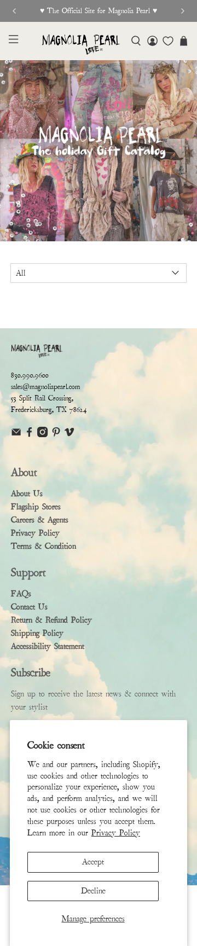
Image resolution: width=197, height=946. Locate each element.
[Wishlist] (168, 41)
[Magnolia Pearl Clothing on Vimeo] (69, 435)
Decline (93, 890)
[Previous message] (14, 11)
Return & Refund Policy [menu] (51, 619)
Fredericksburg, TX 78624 (49, 410)
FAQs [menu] (21, 593)
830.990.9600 (30, 375)
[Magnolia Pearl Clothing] (81, 45)
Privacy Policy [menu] (35, 532)
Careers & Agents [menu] (39, 519)
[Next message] (183, 11)
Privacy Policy (115, 832)
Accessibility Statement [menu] (47, 646)
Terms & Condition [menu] (43, 546)
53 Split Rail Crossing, (42, 398)
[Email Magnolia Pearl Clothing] (16, 435)
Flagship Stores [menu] (36, 506)
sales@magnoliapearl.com (45, 387)
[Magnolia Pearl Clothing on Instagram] (42, 435)
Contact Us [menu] (29, 606)
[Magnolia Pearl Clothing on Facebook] (29, 435)
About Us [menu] (27, 493)
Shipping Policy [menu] (37, 633)
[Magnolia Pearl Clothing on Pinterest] (56, 435)
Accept (93, 861)
